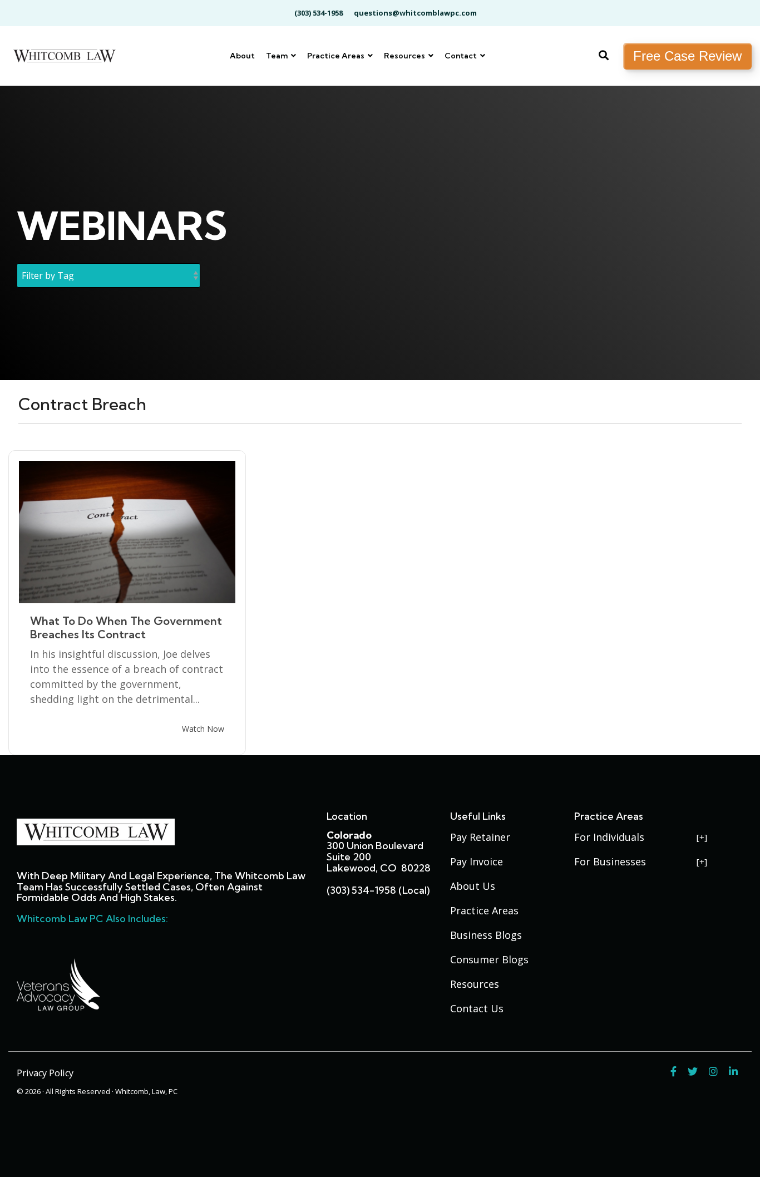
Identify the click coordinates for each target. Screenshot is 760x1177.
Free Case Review (687, 55)
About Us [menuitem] (472, 886)
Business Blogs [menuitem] (486, 935)
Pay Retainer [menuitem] (480, 837)
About (242, 56)
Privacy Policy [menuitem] (45, 1073)
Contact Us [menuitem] (477, 1008)
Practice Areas (336, 56)
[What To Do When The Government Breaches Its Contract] (127, 532)
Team (277, 56)
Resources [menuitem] (474, 984)
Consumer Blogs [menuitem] (489, 959)
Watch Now (203, 729)
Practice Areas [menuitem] (484, 910)
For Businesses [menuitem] (610, 861)
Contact (461, 56)
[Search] (603, 56)
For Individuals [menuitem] (609, 837)
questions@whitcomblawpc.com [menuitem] (415, 13)
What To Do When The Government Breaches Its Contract (126, 627)
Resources (405, 56)
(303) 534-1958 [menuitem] (318, 13)
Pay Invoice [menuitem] (476, 861)
